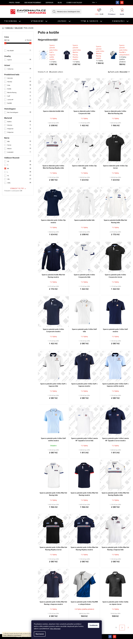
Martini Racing (19, 92)
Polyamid (19, 128)
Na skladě (19, 50)
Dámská (19, 78)
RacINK (19, 103)
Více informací (55, 629)
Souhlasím (93, 625)
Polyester (19, 132)
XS (19, 161)
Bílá (19, 141)
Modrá (19, 148)
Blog (60, 3)
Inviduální (19, 152)
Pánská (19, 81)
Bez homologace (19, 112)
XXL (19, 179)
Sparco (19, 60)
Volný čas (19, 69)
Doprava (49, 3)
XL (19, 175)
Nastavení (40, 634)
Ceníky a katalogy (74, 3)
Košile (19, 89)
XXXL (19, 183)
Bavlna (19, 121)
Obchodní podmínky (32, 3)
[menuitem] (12, 21)
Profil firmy (14, 3)
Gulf (19, 96)
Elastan (19, 125)
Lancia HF (19, 99)
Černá (19, 145)
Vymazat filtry (17, 188)
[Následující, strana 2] (122, 627)
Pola (19, 85)
